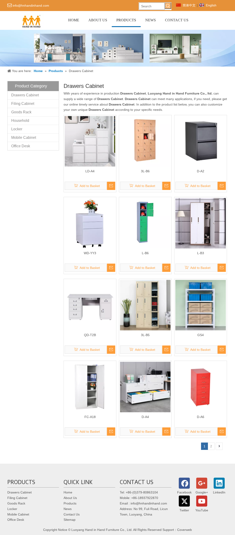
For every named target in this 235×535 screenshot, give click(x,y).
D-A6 (200, 417)
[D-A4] (145, 387)
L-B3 (200, 253)
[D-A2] (200, 141)
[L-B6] (145, 223)
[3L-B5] (145, 305)
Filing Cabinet (22, 104)
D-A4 (145, 417)
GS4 (200, 335)
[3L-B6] (145, 141)
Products (70, 503)
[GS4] (200, 305)
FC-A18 (90, 417)
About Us (70, 498)
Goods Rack (21, 112)
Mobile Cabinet (23, 137)
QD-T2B (90, 335)
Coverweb (184, 530)
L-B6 (145, 253)
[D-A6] (200, 387)
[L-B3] (200, 223)
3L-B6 (145, 171)
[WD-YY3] (90, 223)
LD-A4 (90, 171)
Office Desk (20, 146)
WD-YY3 (90, 253)
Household (20, 121)
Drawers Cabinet (25, 95)
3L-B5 (145, 335)
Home (68, 492)
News (68, 509)
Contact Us (72, 514)
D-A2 (200, 171)
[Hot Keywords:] (168, 6)
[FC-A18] (90, 387)
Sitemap (70, 519)
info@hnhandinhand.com (31, 5)
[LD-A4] (90, 141)
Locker (16, 129)
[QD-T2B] (90, 305)
